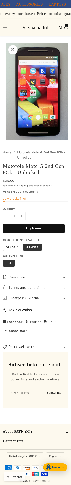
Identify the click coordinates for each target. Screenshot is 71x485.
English (54, 456)
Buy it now (34, 228)
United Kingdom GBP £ (23, 456)
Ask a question (20, 310)
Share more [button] (18, 331)
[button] (35, 346)
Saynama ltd (41, 480)
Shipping (23, 186)
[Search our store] (61, 27)
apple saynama (27, 191)
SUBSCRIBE (54, 392)
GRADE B (32, 247)
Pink (9, 263)
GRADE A (13, 248)
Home (7, 152)
